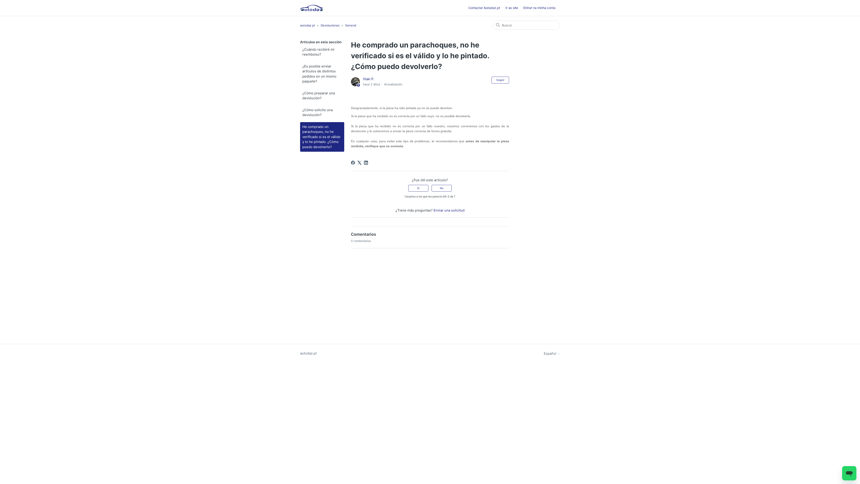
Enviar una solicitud (449, 210)
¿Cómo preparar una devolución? (318, 95)
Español (550, 353)
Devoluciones (330, 25)
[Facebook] (353, 163)
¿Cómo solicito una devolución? (317, 112)
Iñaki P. (368, 79)
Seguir (500, 80)
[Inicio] (311, 8)
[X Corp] (359, 163)
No (441, 188)
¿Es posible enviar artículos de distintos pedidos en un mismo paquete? (319, 74)
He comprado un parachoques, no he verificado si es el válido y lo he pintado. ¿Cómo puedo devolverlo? (321, 137)
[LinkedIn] (366, 163)
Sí (418, 188)
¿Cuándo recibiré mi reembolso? (318, 52)
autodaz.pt (307, 25)
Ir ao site (511, 8)
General (350, 25)
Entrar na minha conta (539, 8)
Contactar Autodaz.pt (484, 8)
